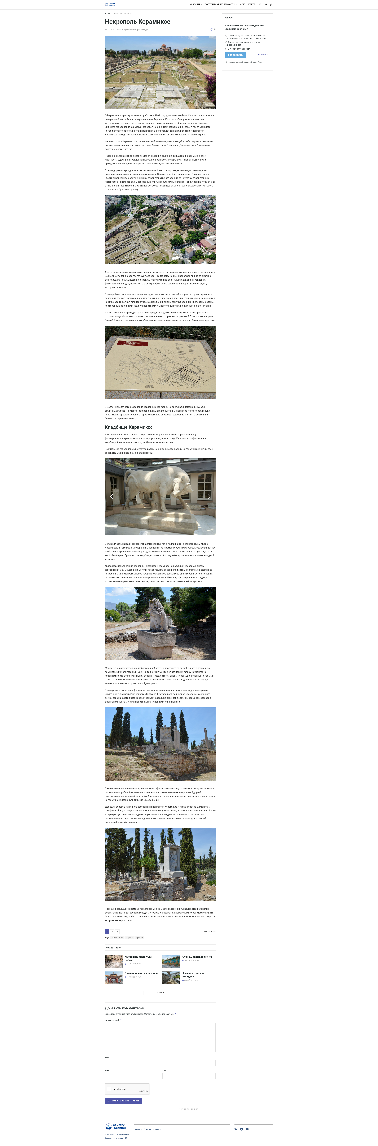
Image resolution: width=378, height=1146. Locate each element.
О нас (158, 1129)
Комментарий (113, 1020)
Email (107, 1070)
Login (270, 4)
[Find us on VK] (235, 1129)
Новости (195, 4)
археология (117, 938)
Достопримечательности (220, 4)
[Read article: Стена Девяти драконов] (171, 961)
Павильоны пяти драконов (141, 973)
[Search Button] (260, 4)
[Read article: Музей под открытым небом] (114, 961)
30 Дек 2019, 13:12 (133, 964)
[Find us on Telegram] (241, 1129)
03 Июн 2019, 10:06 (133, 977)
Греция (139, 938)
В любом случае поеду (239, 49)
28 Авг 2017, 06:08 (112, 29)
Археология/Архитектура (122, 14)
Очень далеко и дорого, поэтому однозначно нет (242, 43)
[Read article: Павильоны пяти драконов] (114, 977)
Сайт (165, 1070)
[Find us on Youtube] (247, 1129)
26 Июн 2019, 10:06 (191, 961)
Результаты (263, 55)
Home (107, 14)
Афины (129, 938)
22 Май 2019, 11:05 (191, 980)
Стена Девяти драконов (197, 956)
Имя (107, 1057)
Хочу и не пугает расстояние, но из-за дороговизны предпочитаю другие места (245, 36)
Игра (242, 4)
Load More (160, 993)
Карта (251, 4)
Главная (138, 1129)
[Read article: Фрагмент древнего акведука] (171, 977)
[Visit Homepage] (110, 4)
